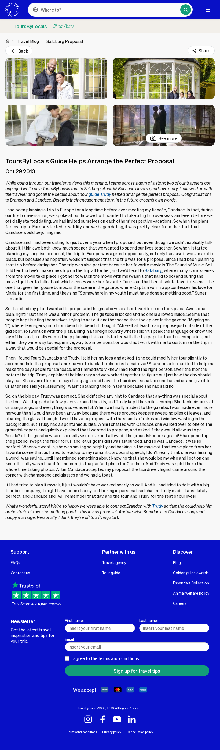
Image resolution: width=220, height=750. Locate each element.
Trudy (157, 506)
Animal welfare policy (191, 593)
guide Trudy (100, 194)
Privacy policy (111, 732)
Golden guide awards (191, 572)
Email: (70, 639)
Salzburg (153, 270)
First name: (74, 620)
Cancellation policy (140, 732)
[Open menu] (208, 9)
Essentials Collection (191, 582)
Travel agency (114, 562)
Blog (177, 562)
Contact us (20, 572)
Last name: (148, 620)
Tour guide (111, 572)
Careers (179, 603)
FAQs (15, 562)
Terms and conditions (82, 732)
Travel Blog (28, 41)
